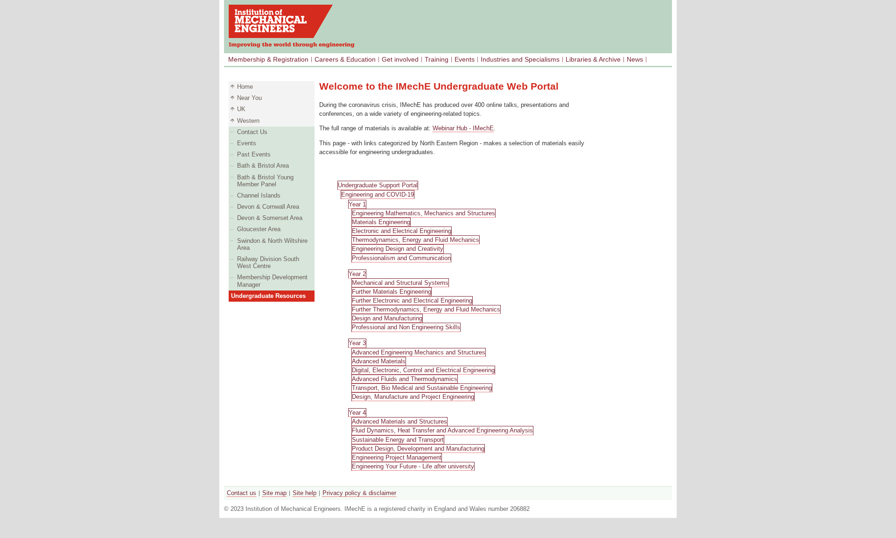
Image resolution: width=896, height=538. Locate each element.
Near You (249, 97)
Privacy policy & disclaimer (359, 492)
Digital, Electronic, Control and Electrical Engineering (423, 370)
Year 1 (357, 204)
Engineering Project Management (396, 457)
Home (245, 86)
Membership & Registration (268, 59)
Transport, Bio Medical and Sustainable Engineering (422, 387)
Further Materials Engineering (391, 291)
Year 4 (357, 412)
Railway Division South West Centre (268, 262)
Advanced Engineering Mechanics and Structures (418, 352)
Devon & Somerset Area (269, 217)
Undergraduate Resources (268, 295)
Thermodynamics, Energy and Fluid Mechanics (415, 239)
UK (241, 109)
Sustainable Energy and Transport (398, 439)
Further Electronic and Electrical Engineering (412, 300)
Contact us (241, 492)
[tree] (452, 328)
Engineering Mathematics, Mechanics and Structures (423, 213)
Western (248, 120)
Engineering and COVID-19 (377, 194)
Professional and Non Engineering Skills (406, 327)
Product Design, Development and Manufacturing (418, 448)
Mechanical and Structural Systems (400, 282)
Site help (304, 492)
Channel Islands (258, 195)
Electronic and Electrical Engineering (401, 230)
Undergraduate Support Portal (378, 185)
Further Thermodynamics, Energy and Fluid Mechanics (426, 309)
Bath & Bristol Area (263, 165)
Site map (274, 492)
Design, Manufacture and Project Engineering (413, 396)
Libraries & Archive (593, 59)
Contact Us (252, 131)
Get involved (400, 59)
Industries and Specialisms (520, 59)
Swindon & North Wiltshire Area (272, 244)
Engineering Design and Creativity (397, 248)
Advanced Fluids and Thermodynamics (404, 378)
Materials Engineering (381, 222)
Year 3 (357, 343)
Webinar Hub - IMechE (463, 128)
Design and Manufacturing (387, 318)
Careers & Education (345, 59)
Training (436, 59)
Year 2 (357, 273)
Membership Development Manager (272, 281)
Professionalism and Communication (401, 258)
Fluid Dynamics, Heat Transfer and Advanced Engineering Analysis (442, 430)
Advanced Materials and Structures (399, 421)
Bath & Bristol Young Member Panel (265, 181)
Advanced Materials (379, 361)
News (635, 59)
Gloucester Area (258, 229)
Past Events (254, 154)
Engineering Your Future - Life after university (413, 466)
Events (465, 59)
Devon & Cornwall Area (268, 206)
